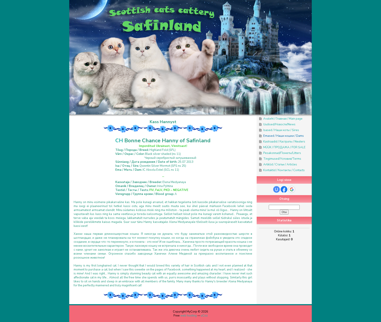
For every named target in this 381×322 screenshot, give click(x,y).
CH (119, 140)
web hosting (188, 316)
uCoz (204, 316)
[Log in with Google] (291, 189)
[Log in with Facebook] (284, 189)
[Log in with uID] (276, 189)
